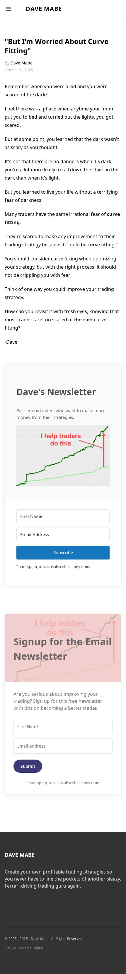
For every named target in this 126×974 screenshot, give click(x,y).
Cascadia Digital (30, 948)
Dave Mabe (44, 9)
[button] (63, 455)
